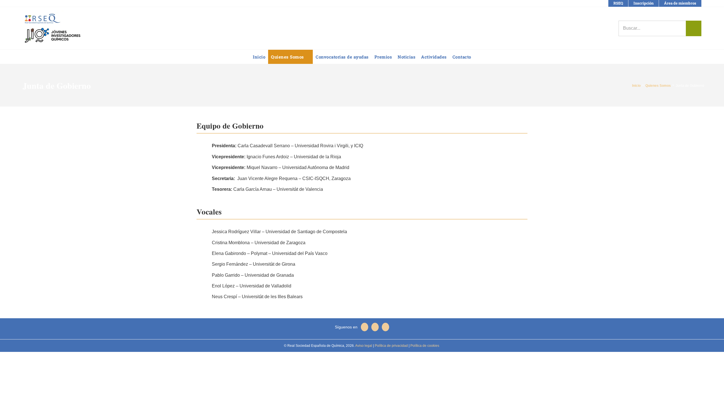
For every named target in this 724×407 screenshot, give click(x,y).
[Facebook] (364, 327)
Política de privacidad (391, 346)
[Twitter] (375, 327)
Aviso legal (363, 346)
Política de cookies (424, 346)
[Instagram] (385, 327)
